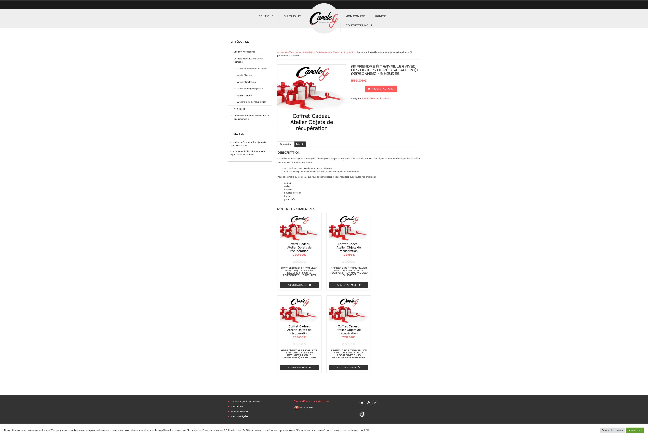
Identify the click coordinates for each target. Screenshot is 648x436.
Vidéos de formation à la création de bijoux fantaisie (251, 117)
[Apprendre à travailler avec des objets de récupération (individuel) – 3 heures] (348, 236)
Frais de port (237, 406)
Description (286, 144)
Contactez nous (359, 25)
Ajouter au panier (383, 88)
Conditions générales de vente (245, 401)
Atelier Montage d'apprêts (250, 88)
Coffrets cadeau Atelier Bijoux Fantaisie (305, 52)
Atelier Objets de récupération (340, 52)
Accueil (281, 52)
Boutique (266, 16)
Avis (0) (300, 144)
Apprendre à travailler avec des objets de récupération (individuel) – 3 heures (349, 271)
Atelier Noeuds (244, 95)
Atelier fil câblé (244, 75)
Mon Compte (355, 16)
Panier (380, 16)
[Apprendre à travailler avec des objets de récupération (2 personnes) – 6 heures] (299, 236)
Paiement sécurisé (239, 411)
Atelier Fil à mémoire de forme (251, 68)
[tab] (285, 144)
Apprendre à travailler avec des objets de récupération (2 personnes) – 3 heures (299, 354)
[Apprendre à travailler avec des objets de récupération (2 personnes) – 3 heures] (299, 318)
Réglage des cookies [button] (612, 430)
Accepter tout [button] (635, 430)
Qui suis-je (292, 16)
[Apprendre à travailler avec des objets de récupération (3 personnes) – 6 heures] (348, 318)
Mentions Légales (239, 416)
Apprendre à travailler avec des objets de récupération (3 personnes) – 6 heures (349, 354)
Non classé (239, 109)
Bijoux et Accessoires (244, 51)
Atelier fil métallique (246, 82)
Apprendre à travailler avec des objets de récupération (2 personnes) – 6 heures (299, 271)
